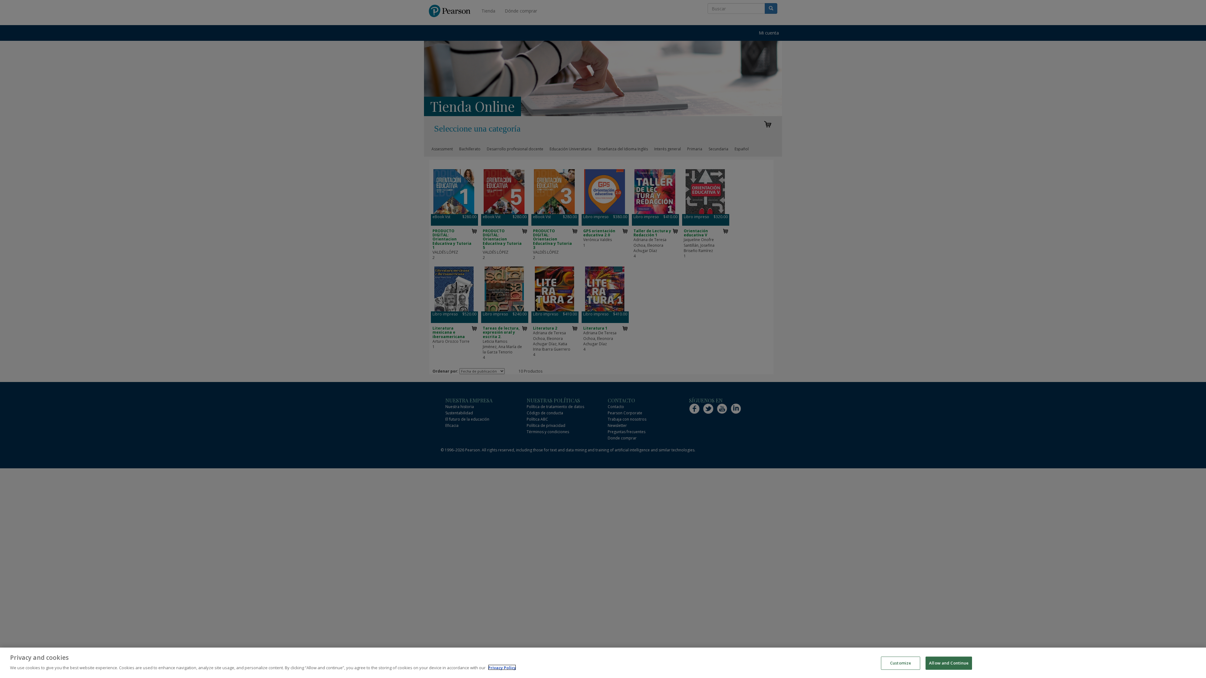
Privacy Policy (502, 667)
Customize (900, 663)
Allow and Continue (949, 663)
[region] (603, 663)
